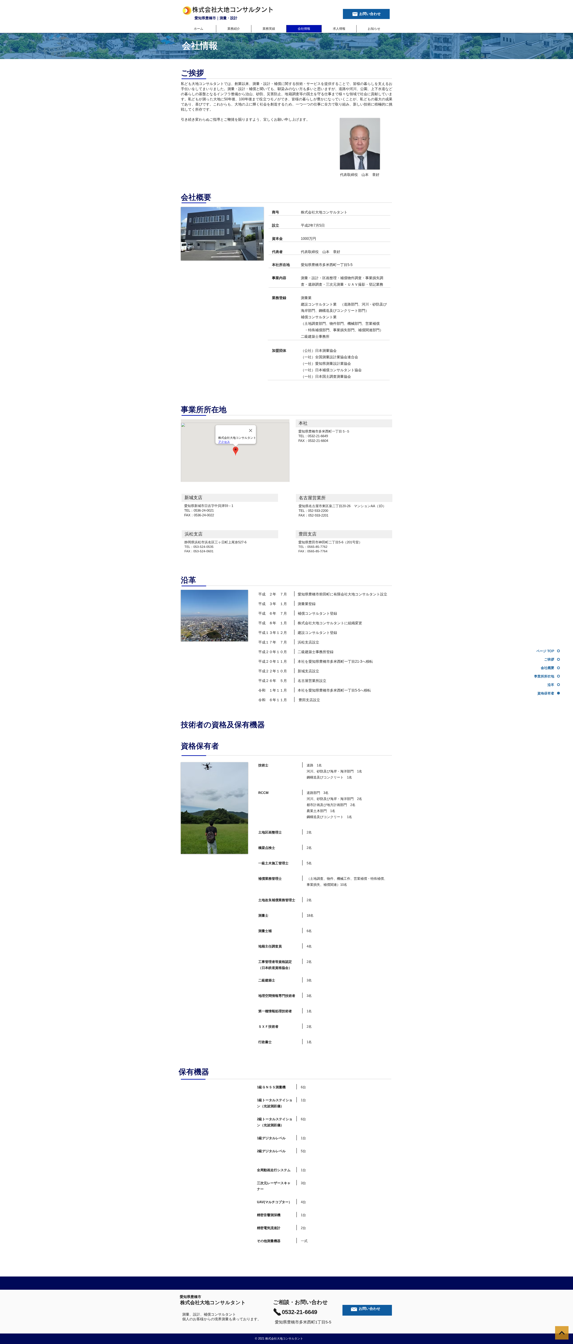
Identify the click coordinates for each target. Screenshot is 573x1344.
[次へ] (562, 1333)
